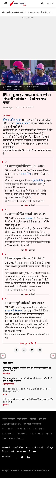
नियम (28, 447)
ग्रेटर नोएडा (7, 373)
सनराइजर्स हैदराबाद (13, 310)
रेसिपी (4, 438)
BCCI (5, 394)
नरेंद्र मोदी (33, 419)
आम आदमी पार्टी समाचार (32, 424)
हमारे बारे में (6, 447)
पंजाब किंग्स (26, 173)
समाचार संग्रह (21, 451)
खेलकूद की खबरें (17, 12)
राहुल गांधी (49, 433)
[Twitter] (32, 350)
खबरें (8, 12)
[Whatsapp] (24, 350)
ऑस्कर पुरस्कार (8, 384)
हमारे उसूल (49, 447)
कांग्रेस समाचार (22, 419)
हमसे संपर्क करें (38, 447)
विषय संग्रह (32, 451)
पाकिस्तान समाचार (36, 433)
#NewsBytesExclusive (11, 424)
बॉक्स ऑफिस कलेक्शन (23, 429)
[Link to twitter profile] (22, 457)
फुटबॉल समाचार (7, 433)
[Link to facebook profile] (16, 457)
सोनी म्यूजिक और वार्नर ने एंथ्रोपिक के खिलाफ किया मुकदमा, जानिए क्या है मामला (28, 400)
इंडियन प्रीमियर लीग (12, 120)
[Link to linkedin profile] (28, 457)
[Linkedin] (39, 350)
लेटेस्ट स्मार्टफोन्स (21, 433)
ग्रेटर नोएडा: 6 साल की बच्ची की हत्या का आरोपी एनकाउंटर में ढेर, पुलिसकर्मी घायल (27, 369)
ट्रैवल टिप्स (42, 419)
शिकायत (5, 451)
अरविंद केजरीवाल (8, 419)
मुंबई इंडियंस (38, 180)
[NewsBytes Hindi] (18, 4)
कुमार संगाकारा (23, 123)
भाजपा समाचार (7, 429)
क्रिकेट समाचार (39, 429)
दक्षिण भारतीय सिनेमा (16, 438)
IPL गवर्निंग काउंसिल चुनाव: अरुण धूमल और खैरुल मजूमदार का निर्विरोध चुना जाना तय (26, 390)
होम (3, 12)
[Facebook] (16, 350)
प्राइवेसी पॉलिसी (18, 447)
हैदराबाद (29, 218)
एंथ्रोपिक (6, 405)
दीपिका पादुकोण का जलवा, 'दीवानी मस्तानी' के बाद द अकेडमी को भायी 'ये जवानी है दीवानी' (27, 380)
